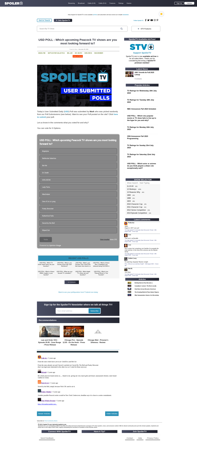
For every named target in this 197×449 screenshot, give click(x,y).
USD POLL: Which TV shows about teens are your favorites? (46, 264)
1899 (129, 198)
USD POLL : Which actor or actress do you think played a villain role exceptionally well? (141, 166)
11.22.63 (130, 186)
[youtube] (151, 20)
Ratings (121, 3)
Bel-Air (69, 53)
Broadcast (81, 3)
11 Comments (72, 282)
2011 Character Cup (134, 207)
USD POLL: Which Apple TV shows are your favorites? (82, 273)
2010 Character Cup (134, 204)
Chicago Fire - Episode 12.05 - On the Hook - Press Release (74, 342)
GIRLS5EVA (88, 53)
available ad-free (149, 56)
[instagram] (154, 20)
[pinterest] (157, 20)
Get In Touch (44, 20)
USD (66, 111)
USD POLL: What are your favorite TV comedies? (64, 272)
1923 (129, 201)
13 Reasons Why (133, 192)
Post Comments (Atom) (51, 421)
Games (129, 3)
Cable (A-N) (91, 3)
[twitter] (148, 20)
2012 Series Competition (136, 210)
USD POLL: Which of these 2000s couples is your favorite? (46, 273)
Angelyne (41, 53)
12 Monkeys (131, 189)
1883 (129, 195)
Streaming (71, 3)
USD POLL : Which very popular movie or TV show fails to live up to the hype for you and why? (141, 118)
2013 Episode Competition (137, 213)
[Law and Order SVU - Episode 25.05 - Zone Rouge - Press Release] (49, 338)
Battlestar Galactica (56, 53)
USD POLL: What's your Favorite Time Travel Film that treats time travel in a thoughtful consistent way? (83, 264)
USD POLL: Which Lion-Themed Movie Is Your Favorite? (101, 273)
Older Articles (111, 414)
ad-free (95, 14)
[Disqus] (78, 380)
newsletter (126, 14)
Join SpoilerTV (64, 20)
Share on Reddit (77, 56)
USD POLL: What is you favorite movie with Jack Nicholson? (64, 264)
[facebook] (146, 20)
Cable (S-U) (102, 3)
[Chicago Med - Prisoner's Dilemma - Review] (98, 338)
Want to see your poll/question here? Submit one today (78, 292)
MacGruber (98, 53)
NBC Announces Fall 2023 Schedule (141, 109)
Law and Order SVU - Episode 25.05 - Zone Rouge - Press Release (49, 342)
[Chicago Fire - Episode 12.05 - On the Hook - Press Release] (74, 338)
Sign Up (179, 3)
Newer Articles (44, 414)
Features (112, 3)
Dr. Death (78, 53)
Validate (189, 3)
